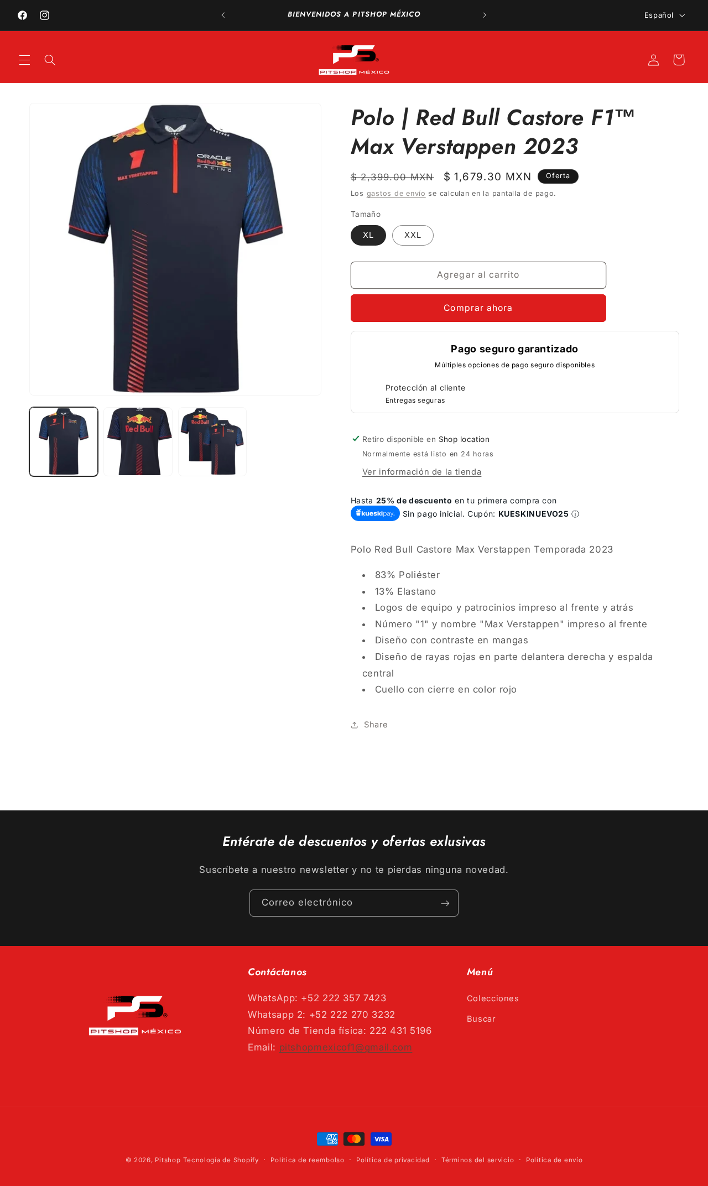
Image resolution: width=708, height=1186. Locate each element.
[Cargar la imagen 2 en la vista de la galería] (137, 441)
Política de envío (554, 1160)
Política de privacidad (392, 1160)
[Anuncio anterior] (223, 15)
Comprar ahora (478, 307)
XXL (412, 235)
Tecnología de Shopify (220, 1160)
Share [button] (376, 724)
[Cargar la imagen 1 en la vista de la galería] (63, 441)
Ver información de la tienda (422, 471)
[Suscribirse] (445, 903)
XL (368, 235)
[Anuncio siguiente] (484, 15)
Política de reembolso (307, 1160)
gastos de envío (396, 193)
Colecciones (493, 998)
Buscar (481, 1018)
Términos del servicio (477, 1160)
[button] (24, 59)
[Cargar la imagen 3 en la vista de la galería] (212, 441)
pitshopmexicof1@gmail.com (346, 1047)
